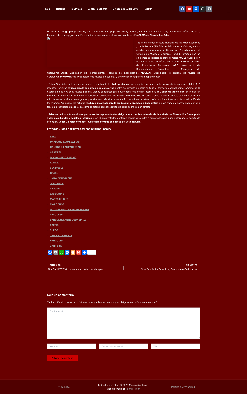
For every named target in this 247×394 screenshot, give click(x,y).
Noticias (60, 9)
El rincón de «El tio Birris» (126, 9)
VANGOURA (56, 240)
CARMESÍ (55, 152)
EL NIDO (54, 162)
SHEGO (54, 230)
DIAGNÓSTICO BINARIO (63, 157)
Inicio (47, 9)
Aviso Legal (64, 386)
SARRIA (54, 225)
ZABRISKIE (56, 245)
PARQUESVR (57, 214)
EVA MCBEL (56, 167)
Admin (148, 9)
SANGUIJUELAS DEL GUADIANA (68, 219)
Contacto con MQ (97, 9)
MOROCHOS (57, 204)
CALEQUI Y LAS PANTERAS (65, 147)
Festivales (76, 9)
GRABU (54, 173)
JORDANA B (57, 183)
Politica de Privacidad (183, 386)
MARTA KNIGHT (59, 199)
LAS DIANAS (57, 193)
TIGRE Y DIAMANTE (61, 235)
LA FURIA (55, 188)
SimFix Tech (133, 388)
